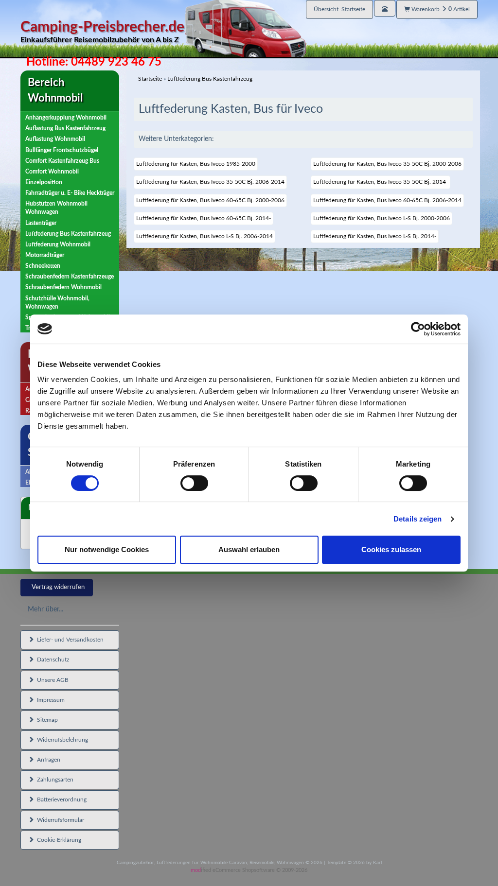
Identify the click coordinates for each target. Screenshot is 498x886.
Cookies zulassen (391, 549)
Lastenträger (40, 223)
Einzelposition (43, 182)
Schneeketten (42, 266)
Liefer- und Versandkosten (69, 640)
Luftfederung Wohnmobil (57, 244)
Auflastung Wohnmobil (55, 139)
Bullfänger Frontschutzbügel (61, 150)
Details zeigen (417, 519)
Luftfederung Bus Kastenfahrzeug (68, 234)
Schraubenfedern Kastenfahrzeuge (69, 276)
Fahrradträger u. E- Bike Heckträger (69, 193)
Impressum (49, 700)
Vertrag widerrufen (58, 587)
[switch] (194, 483)
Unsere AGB (51, 680)
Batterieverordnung (60, 799)
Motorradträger (44, 255)
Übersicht (339, 9)
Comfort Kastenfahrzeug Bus (62, 161)
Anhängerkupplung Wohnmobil (66, 118)
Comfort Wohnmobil (52, 171)
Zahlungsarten (53, 779)
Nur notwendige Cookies (107, 549)
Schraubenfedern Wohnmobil (63, 287)
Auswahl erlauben (249, 549)
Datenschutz (51, 659)
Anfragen (47, 760)
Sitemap (46, 720)
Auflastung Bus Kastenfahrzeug (65, 128)
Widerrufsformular (59, 820)
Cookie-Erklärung (57, 840)
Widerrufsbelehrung (61, 740)
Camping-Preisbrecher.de (102, 32)
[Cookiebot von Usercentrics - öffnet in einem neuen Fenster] (418, 329)
